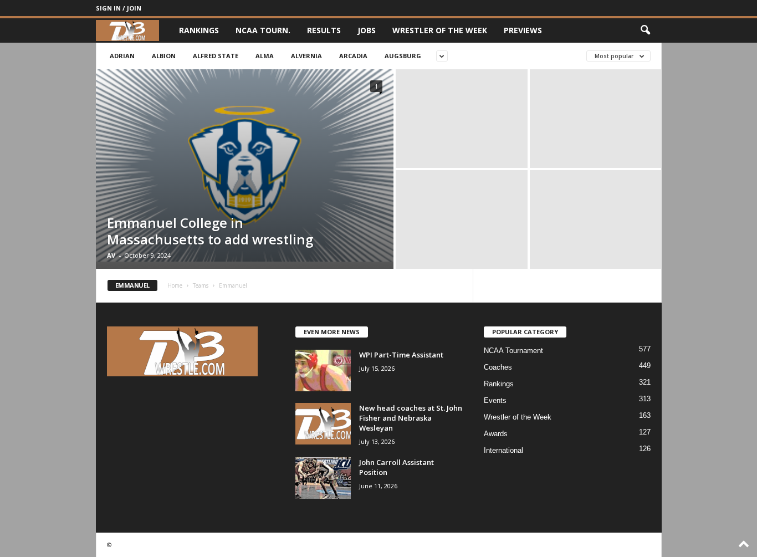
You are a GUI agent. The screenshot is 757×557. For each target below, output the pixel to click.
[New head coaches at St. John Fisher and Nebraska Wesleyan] (323, 423)
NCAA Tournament (513, 350)
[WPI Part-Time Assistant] (323, 370)
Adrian (122, 56)
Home (174, 285)
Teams (200, 285)
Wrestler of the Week (439, 30)
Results (324, 30)
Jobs (366, 30)
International (503, 450)
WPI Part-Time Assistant (401, 355)
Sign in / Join (118, 8)
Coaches (498, 367)
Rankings (199, 30)
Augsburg (403, 56)
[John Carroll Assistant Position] (323, 478)
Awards (496, 434)
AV (111, 255)
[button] (645, 30)
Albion (164, 56)
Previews (523, 30)
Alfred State (215, 56)
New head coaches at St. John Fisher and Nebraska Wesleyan (410, 418)
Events (495, 400)
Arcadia (353, 56)
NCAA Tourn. (263, 30)
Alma (264, 56)
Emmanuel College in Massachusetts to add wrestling (210, 230)
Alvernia (306, 56)
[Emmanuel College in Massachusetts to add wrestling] (244, 165)
